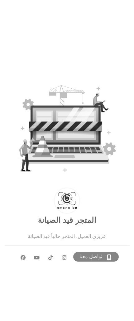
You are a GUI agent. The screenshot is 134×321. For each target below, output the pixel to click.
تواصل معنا (90, 256)
